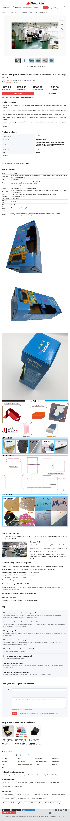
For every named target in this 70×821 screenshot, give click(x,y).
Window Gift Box (43, 12)
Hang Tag (37, 764)
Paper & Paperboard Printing (37, 782)
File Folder (41, 587)
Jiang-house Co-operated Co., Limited (16, 80)
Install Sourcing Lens (9, 812)
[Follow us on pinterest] (66, 810)
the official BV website (40, 536)
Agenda (29, 587)
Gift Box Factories (8, 794)
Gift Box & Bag (23, 12)
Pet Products (5, 758)
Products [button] (17, 7)
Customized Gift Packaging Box (33, 803)
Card (19, 758)
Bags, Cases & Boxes (12, 12)
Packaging (38, 758)
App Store (6, 810)
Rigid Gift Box (6, 786)
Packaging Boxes (22, 782)
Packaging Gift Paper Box (39, 799)
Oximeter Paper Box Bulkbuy (52, 803)
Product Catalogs (26, 755)
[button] (3, 3)
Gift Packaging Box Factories (40, 794)
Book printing (21, 761)
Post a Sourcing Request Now (49, 713)
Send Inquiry (18, 93)
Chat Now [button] (53, 93)
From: (9, 690)
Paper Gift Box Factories (22, 794)
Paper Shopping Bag (8, 782)
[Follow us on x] (58, 810)
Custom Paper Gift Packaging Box (12, 803)
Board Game (15, 589)
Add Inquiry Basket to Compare (35, 66)
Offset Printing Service (41, 761)
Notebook (55, 587)
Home (3, 12)
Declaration (53, 816)
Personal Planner (16, 587)
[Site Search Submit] (46, 7)
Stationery (54, 764)
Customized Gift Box (8, 799)
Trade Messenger (28, 810)
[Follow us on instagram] (61, 810)
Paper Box (8, 589)
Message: (8, 699)
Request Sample (29, 97)
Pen (3, 764)
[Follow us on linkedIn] (50, 812)
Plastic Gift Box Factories (58, 794)
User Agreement (44, 816)
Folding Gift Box (18, 786)
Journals (24, 587)
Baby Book (35, 587)
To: (10, 694)
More (3, 806)
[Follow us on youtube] (63, 810)
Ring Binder (48, 587)
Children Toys (55, 758)
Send (14, 713)
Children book (55, 761)
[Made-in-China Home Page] (35, 3)
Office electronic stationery (25, 764)
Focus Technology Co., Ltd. (23, 816)
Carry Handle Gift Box (54, 782)
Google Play (16, 810)
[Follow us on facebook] (56, 810)
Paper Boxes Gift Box (23, 799)
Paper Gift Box (33, 12)
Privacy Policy (61, 816)
